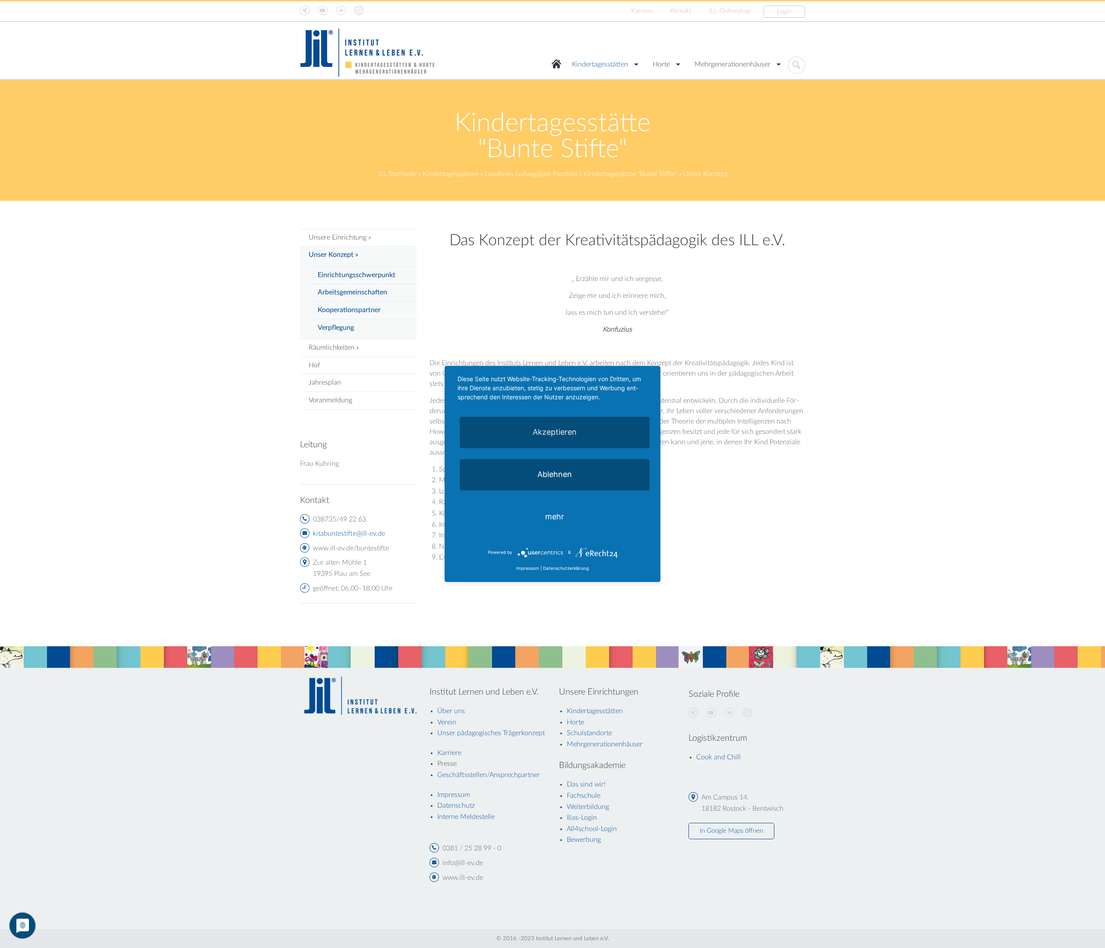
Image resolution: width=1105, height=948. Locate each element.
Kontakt (680, 11)
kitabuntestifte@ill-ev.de (349, 533)
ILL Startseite (397, 174)
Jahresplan (325, 382)
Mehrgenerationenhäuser (732, 64)
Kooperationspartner (349, 310)
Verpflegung (336, 327)
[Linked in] (729, 713)
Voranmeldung (330, 400)
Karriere (642, 11)
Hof (314, 365)
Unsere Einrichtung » (340, 237)
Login (784, 11)
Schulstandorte (589, 733)
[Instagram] (747, 713)
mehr (554, 516)
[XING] (693, 713)
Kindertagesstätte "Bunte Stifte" (630, 174)
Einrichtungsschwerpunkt (356, 275)
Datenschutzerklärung (566, 568)
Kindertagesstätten (600, 64)
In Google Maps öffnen (731, 831)
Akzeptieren (555, 431)
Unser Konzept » (333, 254)
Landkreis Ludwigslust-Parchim (531, 174)
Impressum (527, 568)
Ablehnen (554, 474)
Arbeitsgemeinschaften (352, 292)
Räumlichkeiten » (334, 347)
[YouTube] (711, 713)
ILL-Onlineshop (730, 11)
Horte (661, 64)
